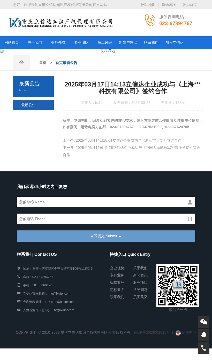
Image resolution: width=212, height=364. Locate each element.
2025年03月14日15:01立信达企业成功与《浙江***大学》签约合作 (128, 140)
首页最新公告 (66, 63)
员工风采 (104, 43)
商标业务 (117, 290)
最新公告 (28, 105)
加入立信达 (174, 43)
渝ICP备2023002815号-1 (153, 332)
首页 (42, 63)
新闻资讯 (140, 275)
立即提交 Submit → (106, 236)
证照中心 (188, 332)
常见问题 (140, 290)
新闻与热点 (128, 43)
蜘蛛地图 (169, 5)
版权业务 (117, 282)
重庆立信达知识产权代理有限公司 (60, 23)
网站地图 (148, 5)
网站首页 (11, 43)
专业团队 (81, 43)
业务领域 (58, 43)
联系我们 (151, 43)
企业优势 (117, 268)
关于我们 (35, 43)
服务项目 (140, 282)
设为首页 (190, 5)
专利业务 (117, 275)
